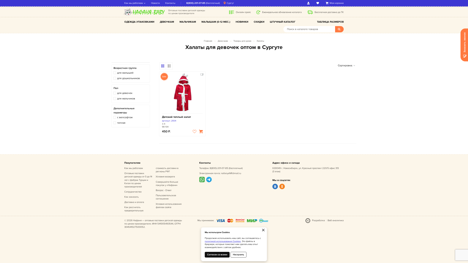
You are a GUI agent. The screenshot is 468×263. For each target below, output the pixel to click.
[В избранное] (194, 131)
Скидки (259, 21)
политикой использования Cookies (223, 241)
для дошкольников (128, 78)
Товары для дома (242, 41)
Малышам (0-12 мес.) (215, 21)
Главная (208, 41)
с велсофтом (125, 117)
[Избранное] (318, 3)
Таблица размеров (330, 21)
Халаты (260, 41)
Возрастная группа (125, 68)
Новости (155, 3)
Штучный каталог (282, 21)
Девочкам (167, 21)
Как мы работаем (133, 3)
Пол (116, 88)
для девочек (124, 93)
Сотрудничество (132, 191)
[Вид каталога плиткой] (162, 66)
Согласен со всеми (217, 254)
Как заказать (131, 196)
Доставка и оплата (134, 202)
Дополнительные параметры (124, 110)
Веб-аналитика (336, 220)
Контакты (170, 3)
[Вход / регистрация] (309, 3)
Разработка (318, 220)
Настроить (238, 254)
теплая (121, 122)
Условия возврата (165, 176)
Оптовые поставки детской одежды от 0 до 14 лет (138, 180)
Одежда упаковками (139, 21)
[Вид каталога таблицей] (169, 66)
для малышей (125, 72)
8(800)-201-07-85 (195, 3)
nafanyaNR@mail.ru (231, 173)
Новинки (242, 21)
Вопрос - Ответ (163, 190)
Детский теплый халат (176, 117)
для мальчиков (126, 98)
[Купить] (201, 131)
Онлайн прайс (243, 12)
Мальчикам (188, 21)
